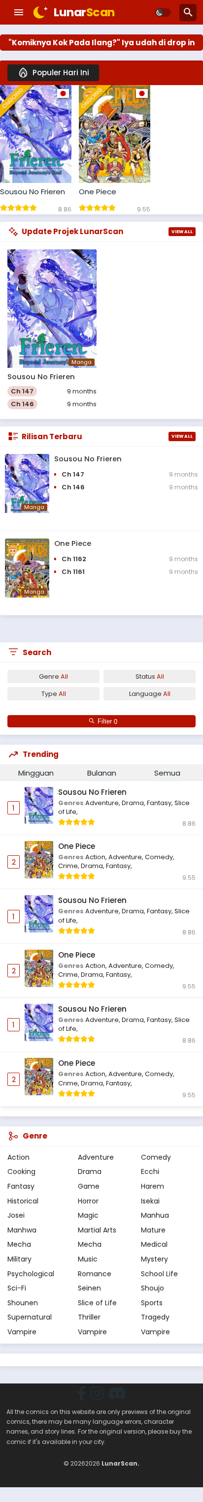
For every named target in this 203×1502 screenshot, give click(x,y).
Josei (16, 1215)
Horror (88, 1201)
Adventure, (103, 803)
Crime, (69, 866)
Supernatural (29, 1317)
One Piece (97, 192)
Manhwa (21, 1230)
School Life (159, 1274)
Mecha (19, 1244)
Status (149, 676)
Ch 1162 (74, 559)
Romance (94, 1274)
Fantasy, (160, 803)
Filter (106, 721)
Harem (152, 1186)
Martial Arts (97, 1230)
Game (89, 1186)
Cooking (21, 1171)
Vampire (21, 1332)
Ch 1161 (73, 571)
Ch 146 (22, 404)
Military (19, 1259)
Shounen (22, 1303)
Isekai (150, 1201)
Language (149, 694)
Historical (22, 1201)
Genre (53, 676)
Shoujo (152, 1288)
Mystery (154, 1259)
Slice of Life (97, 1303)
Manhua (155, 1215)
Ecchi (150, 1171)
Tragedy (155, 1317)
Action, (96, 857)
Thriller (89, 1317)
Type (53, 694)
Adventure (96, 1157)
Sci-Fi (16, 1288)
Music (88, 1259)
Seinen (89, 1288)
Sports (152, 1303)
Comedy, (159, 857)
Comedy (156, 1157)
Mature (153, 1230)
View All (182, 232)
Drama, (134, 803)
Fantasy (20, 1186)
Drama (90, 1171)
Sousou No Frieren (32, 192)
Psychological (30, 1274)
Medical (154, 1244)
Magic (88, 1215)
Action (18, 1157)
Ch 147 (22, 391)
